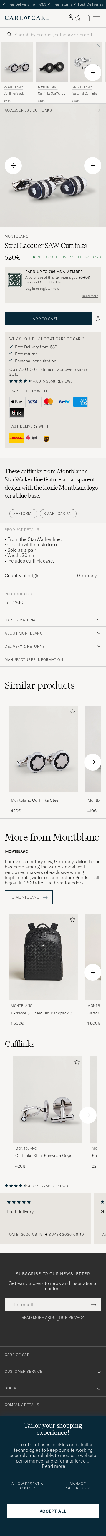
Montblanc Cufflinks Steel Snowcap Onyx (35, 800)
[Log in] (71, 17)
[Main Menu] (96, 18)
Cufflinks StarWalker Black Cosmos (51, 94)
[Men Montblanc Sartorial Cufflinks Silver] (86, 62)
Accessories (17, 110)
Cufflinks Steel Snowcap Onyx (13, 94)
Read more (90, 296)
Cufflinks (42, 110)
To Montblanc (25, 897)
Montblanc (13, 87)
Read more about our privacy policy (53, 1319)
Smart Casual (58, 513)
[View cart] (87, 18)
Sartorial (23, 513)
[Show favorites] (78, 18)
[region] (53, 1218)
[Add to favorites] (71, 713)
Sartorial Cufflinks (84, 93)
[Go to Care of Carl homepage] (27, 18)
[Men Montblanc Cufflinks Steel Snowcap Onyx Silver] (17, 62)
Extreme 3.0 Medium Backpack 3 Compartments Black (41, 1013)
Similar (40, 685)
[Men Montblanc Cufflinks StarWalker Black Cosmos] (52, 62)
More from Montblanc (52, 837)
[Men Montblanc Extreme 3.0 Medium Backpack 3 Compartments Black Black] (43, 957)
